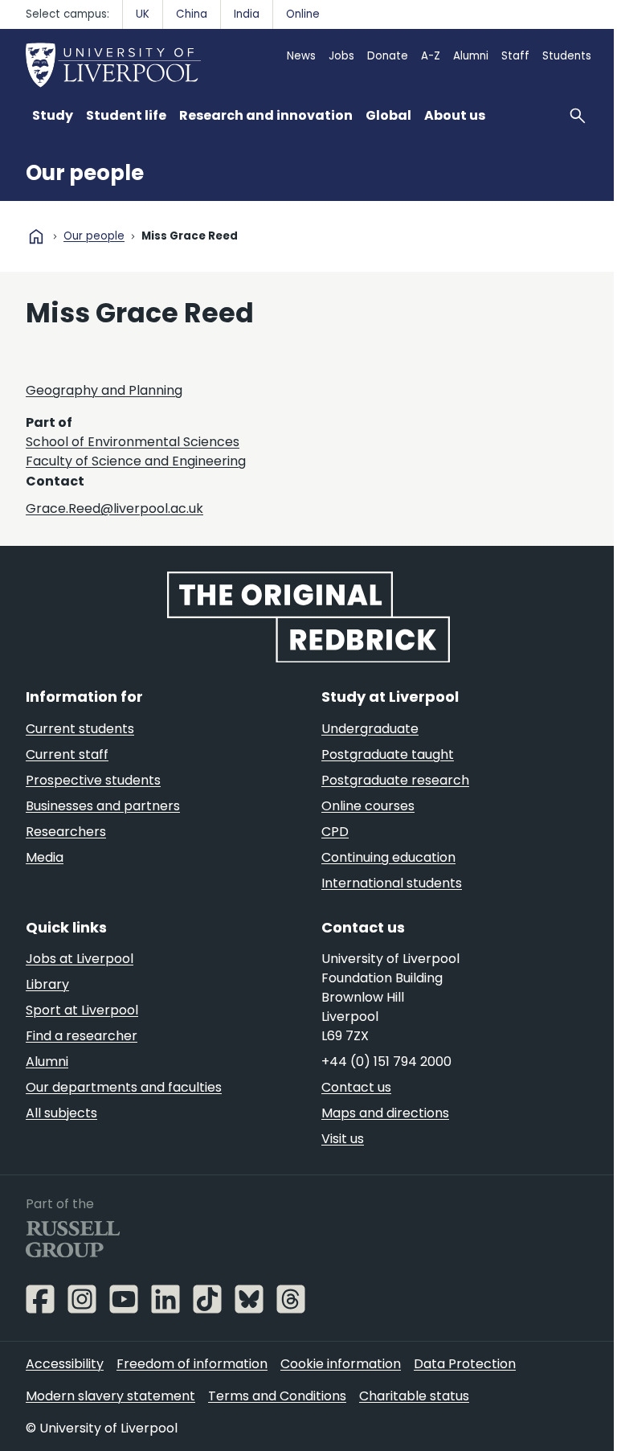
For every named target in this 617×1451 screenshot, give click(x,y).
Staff (515, 56)
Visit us (342, 1138)
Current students (80, 728)
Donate (387, 56)
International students (391, 883)
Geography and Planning (104, 390)
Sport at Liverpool (82, 1010)
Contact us (356, 1087)
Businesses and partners (103, 806)
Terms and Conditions (277, 1396)
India (246, 14)
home (36, 236)
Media (44, 857)
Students (566, 56)
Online (303, 14)
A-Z (430, 56)
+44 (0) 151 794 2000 (386, 1061)
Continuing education (388, 857)
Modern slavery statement (110, 1396)
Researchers (66, 831)
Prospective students (93, 780)
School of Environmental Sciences (132, 441)
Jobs (341, 56)
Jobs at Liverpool (79, 958)
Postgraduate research (395, 780)
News (301, 56)
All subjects (61, 1113)
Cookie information (340, 1364)
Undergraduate (370, 728)
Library (47, 984)
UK (142, 14)
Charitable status (414, 1396)
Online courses (368, 806)
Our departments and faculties (124, 1087)
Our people (85, 172)
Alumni (470, 56)
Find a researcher (81, 1036)
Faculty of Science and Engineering (136, 461)
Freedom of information (192, 1364)
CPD (335, 831)
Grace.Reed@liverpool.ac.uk (114, 508)
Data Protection (465, 1364)
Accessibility (65, 1364)
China (191, 14)
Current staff (67, 754)
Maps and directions (385, 1113)
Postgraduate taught (387, 754)
